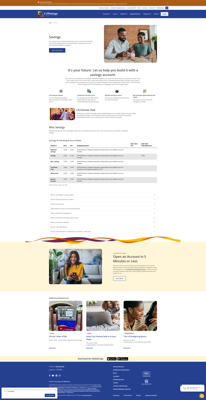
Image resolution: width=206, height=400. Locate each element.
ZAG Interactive (87, 395)
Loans (115, 14)
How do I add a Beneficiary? (59, 227)
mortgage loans (60, 387)
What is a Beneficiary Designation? (61, 213)
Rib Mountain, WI (69, 391)
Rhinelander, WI (89, 389)
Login (164, 14)
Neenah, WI (83, 389)
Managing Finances (129, 333)
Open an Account (57, 50)
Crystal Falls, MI (59, 389)
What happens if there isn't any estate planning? (65, 209)
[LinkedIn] (56, 376)
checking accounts (97, 385)
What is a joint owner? (57, 204)
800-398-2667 (60, 366)
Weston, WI (76, 391)
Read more (52, 348)
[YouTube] (53, 376)
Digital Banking (134, 14)
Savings (89, 333)
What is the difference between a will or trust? (64, 218)
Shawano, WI (96, 389)
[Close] (55, 390)
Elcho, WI (66, 389)
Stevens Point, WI (94, 391)
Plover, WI (88, 391)
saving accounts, (52, 387)
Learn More (119, 278)
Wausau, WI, (63, 391)
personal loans (68, 387)
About (156, 14)
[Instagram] (60, 376)
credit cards (82, 387)
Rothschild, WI (82, 391)
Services (52, 333)
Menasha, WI (77, 389)
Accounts (106, 14)
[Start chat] (201, 395)
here (114, 4)
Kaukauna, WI (71, 389)
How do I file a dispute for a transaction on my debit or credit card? (71, 231)
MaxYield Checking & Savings (136, 269)
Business (123, 14)
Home (50, 22)
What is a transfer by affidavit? (60, 222)
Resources (146, 14)
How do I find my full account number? (62, 199)
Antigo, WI (90, 388)
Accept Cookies (50, 395)
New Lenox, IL (71, 392)
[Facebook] (49, 376)
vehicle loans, (75, 387)
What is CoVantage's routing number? (62, 195)
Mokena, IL (63, 392)
